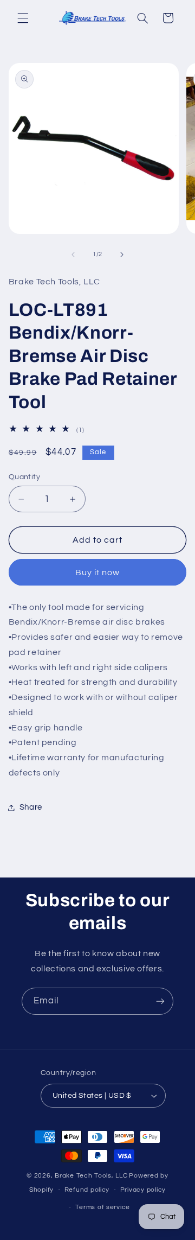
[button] (22, 17)
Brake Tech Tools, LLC (91, 1176)
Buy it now (97, 572)
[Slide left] (73, 254)
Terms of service (102, 1207)
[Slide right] (122, 254)
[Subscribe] (160, 1001)
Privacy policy (143, 1190)
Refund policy (87, 1190)
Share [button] (31, 807)
